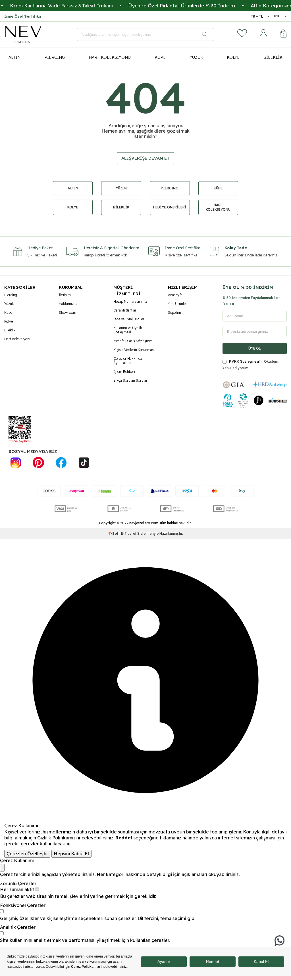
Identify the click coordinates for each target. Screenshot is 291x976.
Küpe (8, 312)
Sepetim (174, 312)
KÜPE (160, 57)
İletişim (65, 295)
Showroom (67, 312)
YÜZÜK (196, 57)
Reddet (123, 838)
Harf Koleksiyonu (17, 339)
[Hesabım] (263, 33)
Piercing (10, 295)
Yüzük (9, 304)
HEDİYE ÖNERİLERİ (169, 207)
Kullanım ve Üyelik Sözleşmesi (127, 330)
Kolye (8, 321)
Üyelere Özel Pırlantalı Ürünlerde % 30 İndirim (168, 6)
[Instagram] (16, 462)
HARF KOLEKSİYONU (110, 57)
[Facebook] (61, 462)
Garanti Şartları (125, 310)
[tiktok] (84, 462)
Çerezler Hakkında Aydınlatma (127, 360)
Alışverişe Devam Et (145, 158)
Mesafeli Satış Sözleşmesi (133, 341)
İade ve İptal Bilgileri (129, 319)
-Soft (114, 533)
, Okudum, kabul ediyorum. (251, 364)
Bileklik (10, 330)
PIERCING (54, 57)
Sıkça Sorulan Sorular (130, 380)
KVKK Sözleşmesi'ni (245, 361)
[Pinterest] (38, 462)
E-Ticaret (128, 533)
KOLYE (233, 57)
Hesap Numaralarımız (130, 301)
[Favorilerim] (242, 33)
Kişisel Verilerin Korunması (134, 350)
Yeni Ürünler (177, 304)
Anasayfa (175, 295)
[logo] (22, 34)
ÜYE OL (254, 348)
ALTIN (14, 57)
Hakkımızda (68, 304)
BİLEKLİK (272, 57)
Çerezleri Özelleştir (27, 853)
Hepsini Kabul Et (71, 853)
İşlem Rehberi (124, 371)
